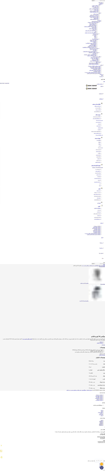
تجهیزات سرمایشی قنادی (93, 16)
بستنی (102, 415)
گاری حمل (94, 29)
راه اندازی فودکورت (97, 71)
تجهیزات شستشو (100, 127)
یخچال (95, 36)
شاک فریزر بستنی (95, 59)
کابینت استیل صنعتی (92, 28)
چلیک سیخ (94, 53)
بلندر (95, 31)
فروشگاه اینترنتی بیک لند (97, 405)
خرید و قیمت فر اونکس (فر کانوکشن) (89, 47)
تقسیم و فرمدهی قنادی (94, 17)
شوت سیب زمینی (93, 49)
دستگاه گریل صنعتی (92, 45)
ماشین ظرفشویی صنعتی (91, 55)
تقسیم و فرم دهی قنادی (97, 196)
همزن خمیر (99, 210)
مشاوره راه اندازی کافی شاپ (95, 67)
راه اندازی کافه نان (97, 229)
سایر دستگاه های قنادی (94, 19)
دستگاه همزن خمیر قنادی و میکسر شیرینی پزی (90, 265)
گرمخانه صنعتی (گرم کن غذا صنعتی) (89, 51)
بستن (104, 81)
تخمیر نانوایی (96, 9)
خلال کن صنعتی (98, 174)
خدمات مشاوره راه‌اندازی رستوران (94, 66)
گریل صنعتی (99, 158)
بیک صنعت (101, 93)
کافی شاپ (101, 414)
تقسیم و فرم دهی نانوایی (94, 10)
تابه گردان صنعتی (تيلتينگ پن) (91, 43)
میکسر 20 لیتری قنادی (84, 283)
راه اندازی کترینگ (100, 399)
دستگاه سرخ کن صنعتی (92, 46)
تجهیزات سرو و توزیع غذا (94, 48)
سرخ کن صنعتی (98, 160)
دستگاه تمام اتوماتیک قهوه (93, 62)
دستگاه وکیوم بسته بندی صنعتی (90, 32)
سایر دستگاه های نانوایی (94, 11)
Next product (102, 284)
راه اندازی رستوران (97, 226)
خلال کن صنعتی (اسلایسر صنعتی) (90, 26)
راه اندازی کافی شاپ (97, 227)
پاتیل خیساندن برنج (93, 23)
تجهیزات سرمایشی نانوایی (93, 8)
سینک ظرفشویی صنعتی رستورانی (90, 54)
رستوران (101, 413)
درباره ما (101, 76)
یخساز (95, 35)
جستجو (93, 0)
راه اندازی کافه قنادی (97, 69)
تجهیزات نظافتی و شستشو (93, 52)
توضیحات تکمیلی (100, 342)
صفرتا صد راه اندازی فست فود (95, 70)
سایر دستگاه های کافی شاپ (97, 118)
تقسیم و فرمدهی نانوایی (97, 217)
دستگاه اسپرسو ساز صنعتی (97, 116)
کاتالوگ (101, 86)
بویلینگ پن (94, 42)
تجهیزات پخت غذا (100, 147)
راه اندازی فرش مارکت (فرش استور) (94, 73)
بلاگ (102, 75)
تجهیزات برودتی (95, 33)
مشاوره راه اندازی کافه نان (96, 68)
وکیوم (100, 185)
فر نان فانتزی (96, 7)
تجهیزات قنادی (99, 190)
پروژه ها (101, 74)
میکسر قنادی (96, 18)
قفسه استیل (94, 27)
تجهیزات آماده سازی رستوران (93, 22)
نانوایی (99, 4)
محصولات (101, 3)
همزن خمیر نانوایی (95, 6)
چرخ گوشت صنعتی (92, 24)
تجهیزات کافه (98, 61)
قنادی (100, 12)
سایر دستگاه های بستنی (94, 60)
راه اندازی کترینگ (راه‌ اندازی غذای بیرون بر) (93, 72)
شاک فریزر (94, 34)
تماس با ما (101, 253)
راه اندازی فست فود (97, 231)
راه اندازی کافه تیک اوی (96, 228)
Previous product (102, 266)
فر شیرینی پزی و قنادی (94, 15)
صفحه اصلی (100, 2)
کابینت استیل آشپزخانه (97, 178)
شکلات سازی (100, 412)
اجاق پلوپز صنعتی (93, 41)
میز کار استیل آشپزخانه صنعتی (90, 30)
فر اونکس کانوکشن (98, 162)
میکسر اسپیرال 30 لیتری (83, 300)
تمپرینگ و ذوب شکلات (94, 57)
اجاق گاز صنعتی (93, 44)
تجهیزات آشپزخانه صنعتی (96, 21)
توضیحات (101, 341)
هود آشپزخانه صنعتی (92, 25)
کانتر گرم (94, 50)
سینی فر (99, 20)
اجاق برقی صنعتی (93, 40)
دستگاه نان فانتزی (95, 5)
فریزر (95, 37)
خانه (104, 265)
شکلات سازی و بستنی (97, 56)
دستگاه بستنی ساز (95, 58)
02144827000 (7, 83)
